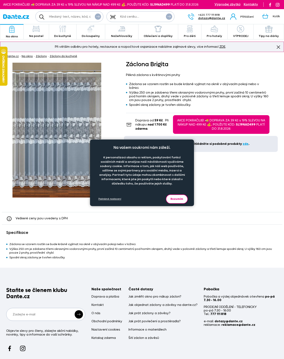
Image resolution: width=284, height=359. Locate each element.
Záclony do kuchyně (63, 56)
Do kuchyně (62, 36)
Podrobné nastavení (109, 199)
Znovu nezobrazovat (278, 47)
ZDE (222, 47)
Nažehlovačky (121, 36)
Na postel (36, 36)
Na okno (12, 36)
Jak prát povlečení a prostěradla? (154, 321)
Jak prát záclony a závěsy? (149, 313)
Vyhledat (98, 16)
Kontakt (97, 305)
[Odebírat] (79, 314)
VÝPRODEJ (240, 36)
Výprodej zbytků (228, 4)
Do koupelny (91, 36)
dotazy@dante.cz (211, 18)
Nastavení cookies (105, 329)
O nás (95, 313)
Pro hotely (214, 36)
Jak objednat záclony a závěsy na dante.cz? (163, 305)
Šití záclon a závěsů (143, 338)
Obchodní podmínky (106, 321)
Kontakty (251, 4)
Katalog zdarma (103, 338)
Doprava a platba (105, 296)
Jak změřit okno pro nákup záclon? (154, 296)
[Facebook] (270, 4)
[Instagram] (277, 4)
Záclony (41, 56)
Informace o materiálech (147, 329)
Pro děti (190, 36)
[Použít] (169, 16)
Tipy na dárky (269, 36)
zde (245, 144)
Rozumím (176, 199)
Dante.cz (12, 56)
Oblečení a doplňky (158, 36)
